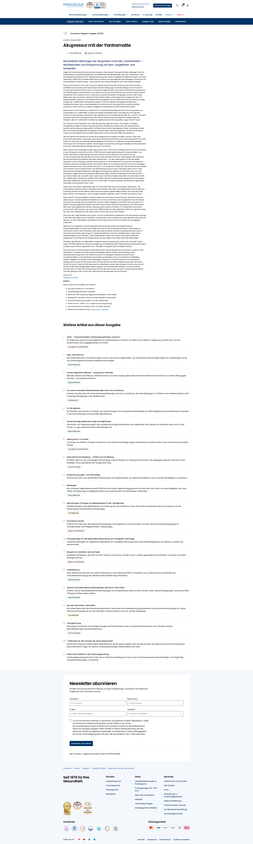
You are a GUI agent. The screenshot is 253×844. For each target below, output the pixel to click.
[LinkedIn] (94, 839)
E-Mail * (73, 709)
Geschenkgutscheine (173, 813)
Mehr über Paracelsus (144, 795)
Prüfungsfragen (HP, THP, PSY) (146, 789)
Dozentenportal (113, 785)
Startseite (67, 768)
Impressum (152, 839)
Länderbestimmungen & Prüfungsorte (145, 782)
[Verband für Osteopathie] (91, 829)
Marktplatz (111, 794)
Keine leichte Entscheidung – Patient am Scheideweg (90, 457)
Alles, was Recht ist (75, 355)
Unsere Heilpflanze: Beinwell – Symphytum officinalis (90, 372)
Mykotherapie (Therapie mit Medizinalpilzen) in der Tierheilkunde (95, 503)
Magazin (86, 768)
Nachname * (132, 699)
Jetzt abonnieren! (96, 21)
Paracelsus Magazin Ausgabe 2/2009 (86, 33)
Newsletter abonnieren (81, 743)
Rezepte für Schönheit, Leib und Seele (83, 552)
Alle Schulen (169, 785)
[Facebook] (89, 839)
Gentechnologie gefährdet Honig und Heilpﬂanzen (89, 421)
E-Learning (147, 14)
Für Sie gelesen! (74, 408)
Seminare (135, 14)
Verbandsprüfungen (144, 803)
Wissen (77, 768)
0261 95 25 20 (138, 7)
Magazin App (148, 21)
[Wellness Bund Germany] (99, 829)
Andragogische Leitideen (146, 808)
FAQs (166, 789)
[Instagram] (79, 839)
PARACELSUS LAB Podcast (175, 781)
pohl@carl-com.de (70, 277)
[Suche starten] (177, 5)
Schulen (158, 14)
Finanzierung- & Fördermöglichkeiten (173, 795)
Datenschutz (165, 839)
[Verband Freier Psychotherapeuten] (66, 829)
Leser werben (131, 21)
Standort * (131, 709)
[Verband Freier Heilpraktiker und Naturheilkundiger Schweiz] (116, 829)
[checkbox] (71, 720)
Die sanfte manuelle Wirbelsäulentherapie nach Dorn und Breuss (95, 390)
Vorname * (74, 699)
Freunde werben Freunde (175, 805)
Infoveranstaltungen (162, 5)
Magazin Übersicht (75, 21)
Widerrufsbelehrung (172, 801)
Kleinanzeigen (165, 21)
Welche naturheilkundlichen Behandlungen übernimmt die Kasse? (96, 587)
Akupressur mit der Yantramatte (121, 768)
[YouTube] (84, 839)
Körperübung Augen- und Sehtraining (83, 475)
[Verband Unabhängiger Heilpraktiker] (74, 829)
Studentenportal (113, 781)
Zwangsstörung (74, 623)
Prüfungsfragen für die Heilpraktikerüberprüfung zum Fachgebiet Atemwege (100, 538)
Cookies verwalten (181, 839)
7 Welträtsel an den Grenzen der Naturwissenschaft (90, 641)
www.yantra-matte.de (99, 309)
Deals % (180, 14)
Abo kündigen (115, 21)
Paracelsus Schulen (75, 521)
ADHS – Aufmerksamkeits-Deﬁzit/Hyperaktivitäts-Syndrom (93, 337)
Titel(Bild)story (73, 570)
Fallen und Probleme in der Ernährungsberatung (88, 654)
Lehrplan (138, 799)
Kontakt (141, 839)
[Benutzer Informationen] (187, 5)
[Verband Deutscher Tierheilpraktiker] (82, 829)
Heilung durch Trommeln (77, 439)
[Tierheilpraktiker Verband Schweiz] (107, 829)
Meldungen (71, 485)
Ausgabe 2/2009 (98, 768)
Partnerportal (112, 789)
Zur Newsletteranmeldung (175, 809)
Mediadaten (180, 21)
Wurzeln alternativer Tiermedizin (81, 605)
